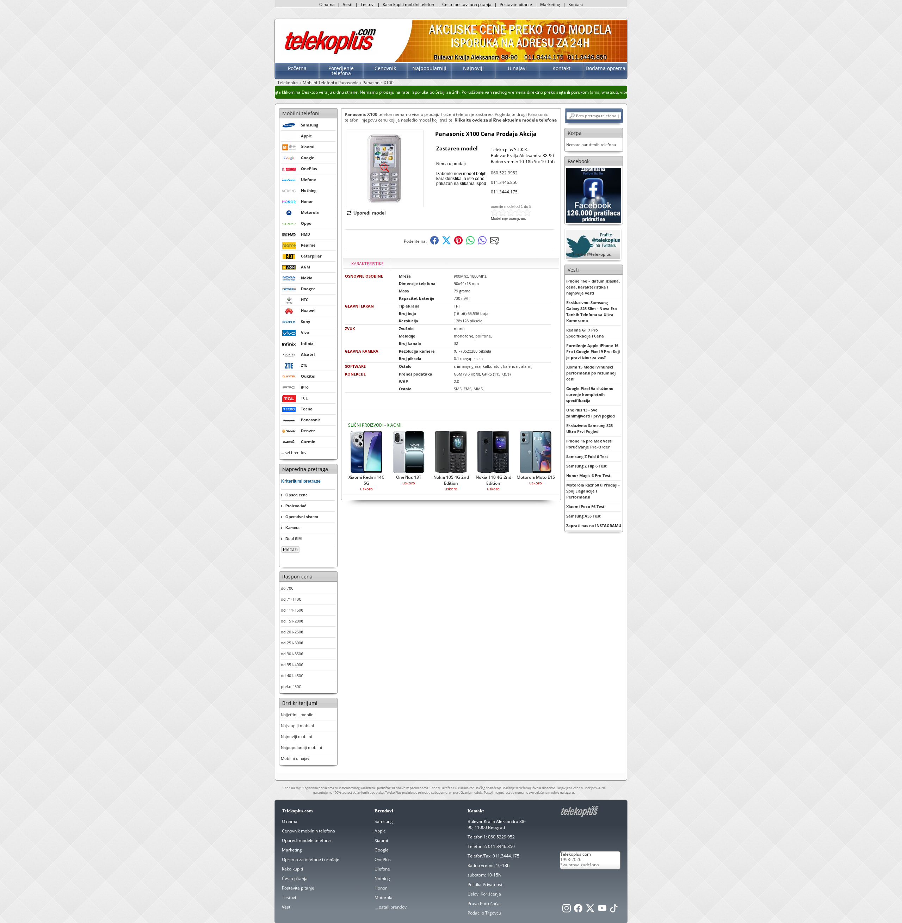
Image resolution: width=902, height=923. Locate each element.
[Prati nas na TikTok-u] (613, 910)
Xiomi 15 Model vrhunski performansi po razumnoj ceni (591, 373)
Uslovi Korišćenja (484, 894)
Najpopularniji (429, 68)
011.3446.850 (504, 182)
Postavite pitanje (516, 4)
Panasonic (348, 83)
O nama (327, 4)
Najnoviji (473, 68)
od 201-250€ (292, 631)
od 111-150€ (292, 610)
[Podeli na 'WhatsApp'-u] (470, 243)
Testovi (367, 4)
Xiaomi (381, 840)
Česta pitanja (295, 878)
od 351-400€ (292, 664)
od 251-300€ (292, 642)
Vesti (347, 4)
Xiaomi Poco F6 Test (585, 506)
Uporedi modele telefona (306, 840)
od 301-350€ (292, 653)
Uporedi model (369, 213)
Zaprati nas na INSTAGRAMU (593, 525)
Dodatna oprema (605, 68)
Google (382, 850)
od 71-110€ (291, 599)
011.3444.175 (504, 192)
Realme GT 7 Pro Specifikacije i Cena (585, 333)
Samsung (384, 821)
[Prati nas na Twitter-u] (590, 910)
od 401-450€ (292, 675)
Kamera (292, 528)
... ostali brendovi (391, 907)
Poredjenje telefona (341, 70)
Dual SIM (293, 539)
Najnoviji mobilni (296, 736)
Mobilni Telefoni (318, 83)
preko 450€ (291, 686)
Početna (297, 68)
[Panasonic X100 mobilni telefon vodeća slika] (385, 204)
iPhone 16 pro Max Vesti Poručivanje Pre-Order (589, 444)
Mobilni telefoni (301, 113)
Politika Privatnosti (485, 884)
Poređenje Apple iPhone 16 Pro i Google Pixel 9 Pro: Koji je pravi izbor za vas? (593, 351)
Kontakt (575, 4)
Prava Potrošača (484, 903)
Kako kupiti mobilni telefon (408, 4)
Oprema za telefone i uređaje (310, 859)
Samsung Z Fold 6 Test (587, 456)
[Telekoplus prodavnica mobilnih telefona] (328, 54)
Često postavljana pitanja (467, 4)
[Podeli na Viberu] (482, 243)
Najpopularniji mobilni (301, 747)
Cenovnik (385, 68)
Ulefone (382, 869)
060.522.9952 (504, 173)
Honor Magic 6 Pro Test (588, 475)
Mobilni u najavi (295, 758)
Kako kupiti (292, 869)
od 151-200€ (292, 621)
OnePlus (383, 859)
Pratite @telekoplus (592, 254)
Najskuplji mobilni (297, 725)
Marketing (550, 4)
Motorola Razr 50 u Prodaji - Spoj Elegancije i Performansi (593, 491)
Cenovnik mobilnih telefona (308, 831)
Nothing (382, 878)
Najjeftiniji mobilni (298, 714)
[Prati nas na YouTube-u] (602, 910)
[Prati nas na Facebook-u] (593, 194)
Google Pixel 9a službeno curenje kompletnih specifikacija (589, 394)
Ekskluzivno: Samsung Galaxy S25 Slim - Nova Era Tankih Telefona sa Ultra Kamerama (591, 311)
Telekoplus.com (575, 854)
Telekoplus (287, 83)
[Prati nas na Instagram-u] (566, 910)
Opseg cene (296, 495)
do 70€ (287, 588)
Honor (381, 888)
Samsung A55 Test (583, 516)
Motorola (384, 897)
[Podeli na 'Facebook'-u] (434, 243)
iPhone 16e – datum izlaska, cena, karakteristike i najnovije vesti (593, 287)
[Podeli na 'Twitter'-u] (446, 243)
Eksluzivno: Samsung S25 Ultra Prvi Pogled (589, 428)
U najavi (517, 68)
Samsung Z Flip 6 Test (586, 466)
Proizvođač (295, 506)
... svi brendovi (294, 452)
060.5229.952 (501, 837)
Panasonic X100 (378, 83)
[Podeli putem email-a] (494, 243)
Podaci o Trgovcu (484, 913)
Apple (380, 831)
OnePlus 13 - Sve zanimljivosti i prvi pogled (590, 413)
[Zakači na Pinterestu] (458, 243)
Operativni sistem (301, 517)
